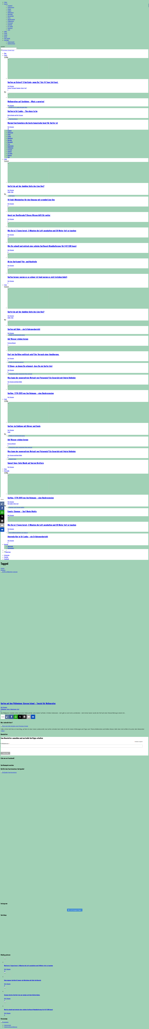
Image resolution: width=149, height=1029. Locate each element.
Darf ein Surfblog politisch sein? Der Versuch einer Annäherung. (33, 354)
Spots (6, 4)
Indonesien (11, 7)
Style (5, 33)
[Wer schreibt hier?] (14, 726)
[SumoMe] (33, 717)
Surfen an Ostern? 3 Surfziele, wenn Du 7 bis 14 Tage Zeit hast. (33, 82)
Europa (9, 88)
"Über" (3, 731)
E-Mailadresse (5, 743)
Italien (9, 11)
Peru (9, 18)
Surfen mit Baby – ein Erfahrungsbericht (24, 329)
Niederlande (11, 19)
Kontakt (6, 40)
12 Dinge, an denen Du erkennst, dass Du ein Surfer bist (30, 366)
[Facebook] (11, 717)
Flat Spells (7, 38)
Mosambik (11, 16)
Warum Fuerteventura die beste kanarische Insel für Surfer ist (33, 122)
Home (2, 568)
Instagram (6, 555)
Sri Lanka (10, 26)
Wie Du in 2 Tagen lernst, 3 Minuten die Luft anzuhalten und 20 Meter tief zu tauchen (42, 230)
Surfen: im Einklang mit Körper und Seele (24, 426)
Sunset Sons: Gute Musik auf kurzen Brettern (26, 462)
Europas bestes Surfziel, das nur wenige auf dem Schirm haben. (22, 995)
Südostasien (13, 709)
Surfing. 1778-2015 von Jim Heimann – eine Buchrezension (31, 393)
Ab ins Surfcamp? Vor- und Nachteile (22, 261)
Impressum (11, 42)
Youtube (6, 557)
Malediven (11, 12)
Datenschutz (11, 43)
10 (8, 129)
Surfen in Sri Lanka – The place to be (22, 111)
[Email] (29, 717)
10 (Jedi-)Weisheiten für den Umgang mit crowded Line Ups (31, 199)
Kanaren (10, 28)
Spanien (10, 24)
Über (5, 2)
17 (8, 236)
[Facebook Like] (7, 717)
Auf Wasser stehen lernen (18, 338)
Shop (5, 37)
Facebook (6, 559)
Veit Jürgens (11, 86)
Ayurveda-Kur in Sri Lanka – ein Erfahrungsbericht (28, 536)
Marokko (10, 14)
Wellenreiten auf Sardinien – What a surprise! (26, 101)
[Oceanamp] (4, 1022)
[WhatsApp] (16, 717)
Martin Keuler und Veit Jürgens (15, 115)
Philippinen (11, 21)
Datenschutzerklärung (10, 1027)
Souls (5, 35)
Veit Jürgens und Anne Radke (15, 382)
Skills (5, 31)
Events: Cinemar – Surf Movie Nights (22, 511)
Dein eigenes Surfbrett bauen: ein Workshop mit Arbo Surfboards (22, 980)
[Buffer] (24, 717)
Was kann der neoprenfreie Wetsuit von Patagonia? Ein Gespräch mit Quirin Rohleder (42, 377)
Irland (9, 9)
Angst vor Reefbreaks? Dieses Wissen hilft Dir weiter (29, 215)
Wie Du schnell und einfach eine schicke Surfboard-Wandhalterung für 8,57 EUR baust (42, 246)
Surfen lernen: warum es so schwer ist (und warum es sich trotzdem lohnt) (37, 276)
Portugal (10, 23)
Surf (25, 88)
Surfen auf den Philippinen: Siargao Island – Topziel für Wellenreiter (28, 703)
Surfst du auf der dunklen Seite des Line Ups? (26, 186)
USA (9, 30)
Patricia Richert (12, 343)
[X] (20, 717)
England (10, 5)
